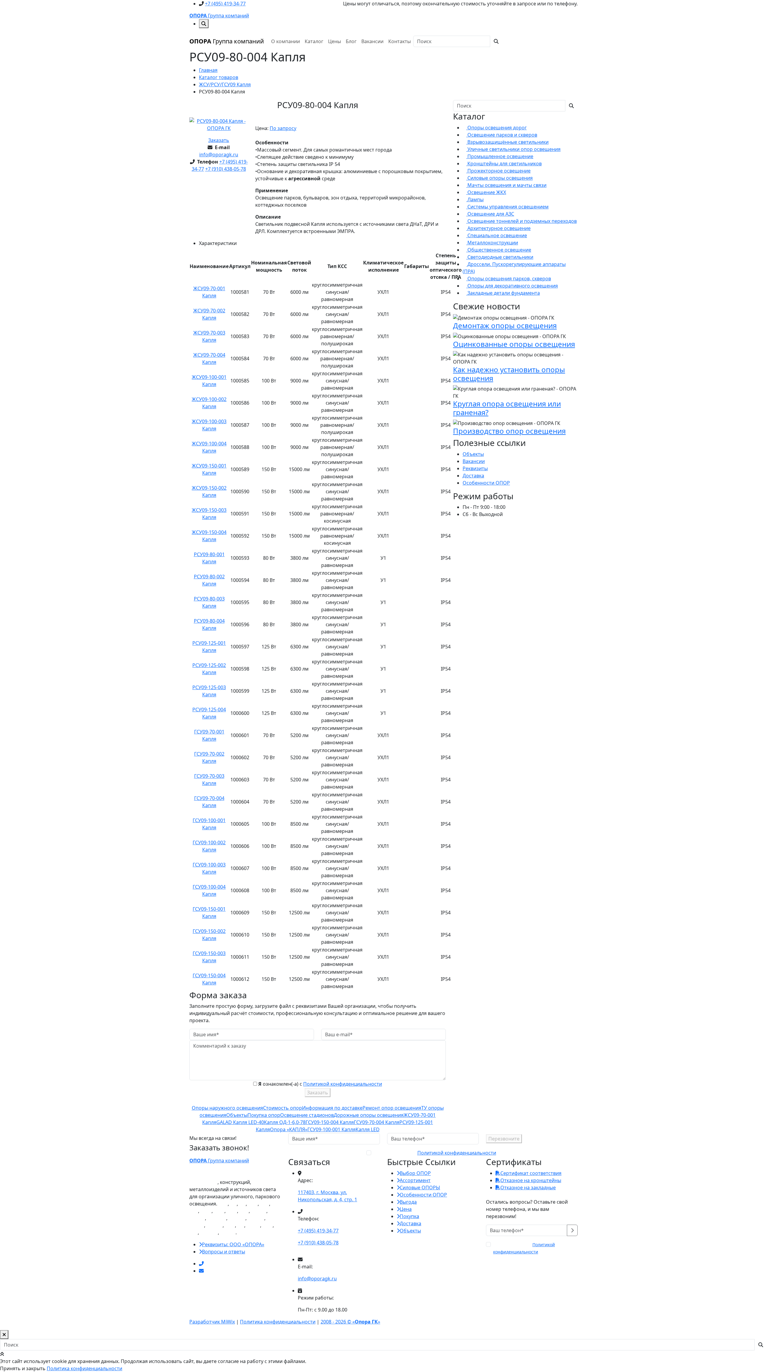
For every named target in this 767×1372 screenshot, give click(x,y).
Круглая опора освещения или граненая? (507, 408)
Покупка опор (263, 1115)
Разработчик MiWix (212, 1321)
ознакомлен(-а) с (434, 1152)
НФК (219, 1211)
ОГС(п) (227, 1232)
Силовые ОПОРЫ (420, 1187)
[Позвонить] (201, 1263)
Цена (406, 1209)
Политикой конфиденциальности (342, 1084)
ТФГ (193, 1232)
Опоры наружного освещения (227, 1108)
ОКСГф (197, 1218)
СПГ (193, 1211)
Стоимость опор (282, 1108)
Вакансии (372, 41)
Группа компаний (219, 15)
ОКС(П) (256, 1218)
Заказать (218, 140)
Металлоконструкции (492, 242)
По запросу (283, 128)
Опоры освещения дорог (496, 127)
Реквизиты (475, 468)
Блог (351, 41)
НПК (232, 1211)
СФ (233, 1203)
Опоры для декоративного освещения (512, 285)
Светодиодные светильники (499, 257)
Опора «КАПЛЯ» (288, 1129)
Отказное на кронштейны (530, 1180)
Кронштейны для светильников (504, 163)
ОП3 (267, 1225)
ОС (240, 1225)
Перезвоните (504, 1138)
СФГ (264, 1203)
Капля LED (368, 1129)
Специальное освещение (496, 235)
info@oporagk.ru (218, 154)
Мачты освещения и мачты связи (506, 185)
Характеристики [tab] (218, 243)
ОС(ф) (253, 1225)
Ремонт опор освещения (392, 1108)
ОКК (230, 1225)
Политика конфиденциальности (277, 1321)
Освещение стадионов (307, 1115)
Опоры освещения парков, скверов (508, 278)
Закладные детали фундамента (503, 293)
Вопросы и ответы (223, 1251)
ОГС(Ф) (214, 1225)
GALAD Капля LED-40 (240, 1122)
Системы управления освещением (507, 206)
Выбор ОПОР (415, 1173)
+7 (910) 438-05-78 (225, 169)
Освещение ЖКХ (486, 192)
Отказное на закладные (528, 1187)
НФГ (253, 1203)
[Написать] (201, 1270)
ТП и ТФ (209, 1232)
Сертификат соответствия (530, 1173)
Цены (334, 41)
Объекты (236, 1115)
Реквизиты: (233, 1244)
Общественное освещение (498, 249)
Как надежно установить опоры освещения (509, 373)
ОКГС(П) (216, 1218)
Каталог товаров (218, 77)
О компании (285, 41)
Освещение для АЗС (490, 214)
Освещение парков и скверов (501, 134)
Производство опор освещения (509, 431)
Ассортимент (415, 1180)
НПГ (244, 1211)
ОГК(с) (196, 1225)
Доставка (473, 475)
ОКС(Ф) (237, 1218)
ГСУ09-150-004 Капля (330, 1122)
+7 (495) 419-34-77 (225, 3)
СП (242, 1203)
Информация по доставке (332, 1108)
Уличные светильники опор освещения (513, 149)
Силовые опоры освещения (499, 178)
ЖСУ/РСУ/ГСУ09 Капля (225, 84)
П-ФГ (206, 1211)
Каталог (314, 41)
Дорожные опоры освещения (369, 1115)
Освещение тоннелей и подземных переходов (521, 221)
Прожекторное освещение (498, 170)
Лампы (475, 199)
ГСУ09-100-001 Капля (331, 1129)
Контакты (399, 41)
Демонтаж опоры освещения (505, 325)
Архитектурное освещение (498, 228)
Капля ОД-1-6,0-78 (285, 1122)
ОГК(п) (258, 1211)
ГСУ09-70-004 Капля (376, 1122)
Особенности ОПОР (486, 482)
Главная (208, 70)
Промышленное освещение (499, 156)
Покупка (409, 1216)
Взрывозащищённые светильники (507, 142)
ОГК (223, 1203)
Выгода (408, 1202)
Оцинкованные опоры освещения (514, 344)
